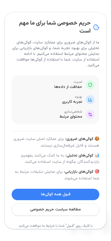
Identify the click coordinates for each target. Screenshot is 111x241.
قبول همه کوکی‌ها (55, 194)
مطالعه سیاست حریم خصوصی (55, 209)
